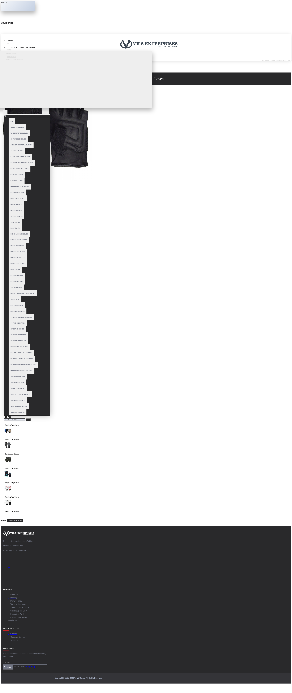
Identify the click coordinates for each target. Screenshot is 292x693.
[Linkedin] (10, 571)
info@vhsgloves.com (17, 550)
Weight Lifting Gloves (12, 425)
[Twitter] (10, 562)
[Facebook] (10, 557)
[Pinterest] (10, 580)
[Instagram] (10, 567)
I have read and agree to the (20, 667)
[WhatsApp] (10, 576)
